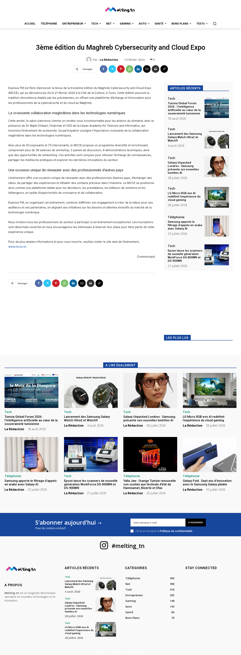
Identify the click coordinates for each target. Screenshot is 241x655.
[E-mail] (147, 69)
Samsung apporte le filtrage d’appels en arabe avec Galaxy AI (185, 225)
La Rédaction (109, 59)
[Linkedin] (138, 69)
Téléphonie (176, 217)
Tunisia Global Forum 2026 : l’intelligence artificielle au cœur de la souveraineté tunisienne (184, 108)
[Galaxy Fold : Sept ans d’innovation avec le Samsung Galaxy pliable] (210, 454)
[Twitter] (112, 69)
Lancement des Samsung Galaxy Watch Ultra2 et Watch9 (185, 137)
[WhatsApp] (129, 69)
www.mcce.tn (17, 246)
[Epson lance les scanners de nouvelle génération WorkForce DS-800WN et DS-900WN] (216, 254)
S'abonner (195, 522)
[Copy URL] (164, 69)
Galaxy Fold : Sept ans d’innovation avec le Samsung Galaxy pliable (207, 482)
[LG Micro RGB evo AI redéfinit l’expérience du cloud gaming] (216, 197)
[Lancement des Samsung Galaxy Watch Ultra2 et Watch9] (216, 138)
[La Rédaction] (89, 59)
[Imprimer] (155, 69)
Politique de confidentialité (176, 531)
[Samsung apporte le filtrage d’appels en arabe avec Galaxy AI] (216, 226)
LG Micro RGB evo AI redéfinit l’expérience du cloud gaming (184, 196)
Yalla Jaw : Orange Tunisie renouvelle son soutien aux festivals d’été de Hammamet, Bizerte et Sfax (149, 484)
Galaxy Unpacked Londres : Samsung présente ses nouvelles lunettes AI (183, 167)
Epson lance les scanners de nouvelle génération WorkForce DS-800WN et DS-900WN (185, 255)
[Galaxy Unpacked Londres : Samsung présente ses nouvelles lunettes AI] (216, 166)
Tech (171, 98)
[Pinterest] (121, 69)
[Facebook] (103, 69)
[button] (214, 23)
